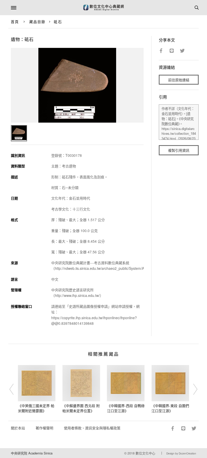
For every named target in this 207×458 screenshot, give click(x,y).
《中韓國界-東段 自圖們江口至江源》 (170, 408)
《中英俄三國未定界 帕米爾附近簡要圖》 (36, 408)
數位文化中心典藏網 (103, 8)
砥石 (58, 21)
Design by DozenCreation (181, 453)
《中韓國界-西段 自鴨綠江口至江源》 (126, 408)
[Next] (192, 389)
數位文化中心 (145, 453)
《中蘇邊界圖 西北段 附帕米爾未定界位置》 (81, 408)
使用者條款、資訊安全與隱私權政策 (92, 427)
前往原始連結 (178, 79)
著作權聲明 (44, 427)
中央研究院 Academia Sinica (32, 453)
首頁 (15, 21)
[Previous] (15, 389)
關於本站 (18, 427)
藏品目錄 (37, 21)
